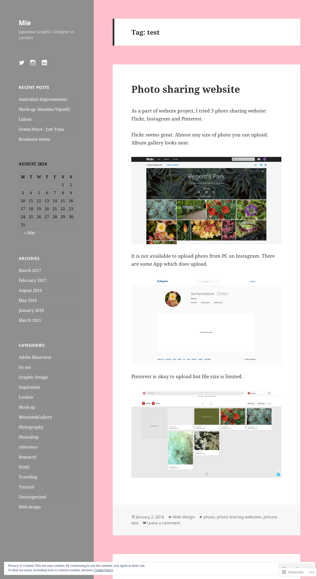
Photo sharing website (185, 89)
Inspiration (29, 387)
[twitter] (25, 66)
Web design (30, 507)
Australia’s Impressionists (43, 99)
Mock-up (27, 407)
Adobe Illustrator (35, 357)
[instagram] (36, 66)
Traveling (28, 477)
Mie (25, 22)
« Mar (29, 232)
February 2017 (32, 280)
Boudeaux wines (34, 139)
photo (209, 517)
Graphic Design (33, 377)
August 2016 (30, 290)
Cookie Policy (103, 570)
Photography (31, 427)
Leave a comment (163, 523)
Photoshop (29, 437)
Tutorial (26, 487)
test (135, 523)
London (26, 397)
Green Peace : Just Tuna (41, 129)
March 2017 (30, 270)
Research (27, 457)
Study (24, 467)
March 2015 (30, 320)
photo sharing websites (239, 517)
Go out (25, 367)
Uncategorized (32, 497)
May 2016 (28, 300)
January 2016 (31, 310)
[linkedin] (47, 66)
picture (270, 517)
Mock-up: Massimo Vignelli (44, 109)
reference (28, 447)
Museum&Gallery (35, 417)
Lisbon (25, 119)
